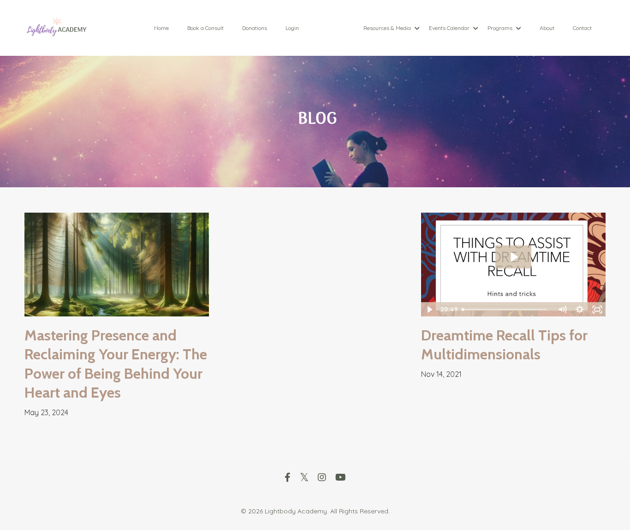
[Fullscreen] (597, 309)
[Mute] (562, 309)
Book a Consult (205, 27)
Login (292, 27)
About (547, 27)
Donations (254, 27)
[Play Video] (429, 309)
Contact (582, 27)
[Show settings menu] (579, 309)
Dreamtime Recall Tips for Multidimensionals (504, 344)
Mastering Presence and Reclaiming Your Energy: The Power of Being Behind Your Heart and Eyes (115, 364)
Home (161, 27)
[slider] (506, 309)
